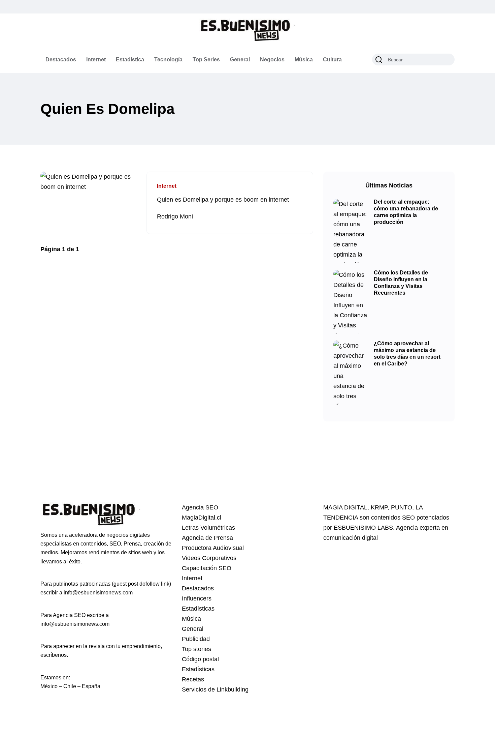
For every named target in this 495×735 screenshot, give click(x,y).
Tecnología (168, 59)
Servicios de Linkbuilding (215, 689)
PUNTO (401, 507)
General (240, 59)
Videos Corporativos (209, 558)
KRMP (379, 507)
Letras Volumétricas (208, 527)
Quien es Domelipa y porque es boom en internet (223, 199)
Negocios (272, 59)
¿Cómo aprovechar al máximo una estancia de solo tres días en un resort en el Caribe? (407, 353)
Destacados (60, 59)
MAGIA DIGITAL (345, 507)
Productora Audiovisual (213, 548)
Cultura (332, 59)
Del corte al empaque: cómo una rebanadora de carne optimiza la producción (406, 212)
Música (304, 59)
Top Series (206, 59)
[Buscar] (379, 59)
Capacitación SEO (206, 568)
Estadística (130, 59)
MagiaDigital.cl (201, 517)
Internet (96, 59)
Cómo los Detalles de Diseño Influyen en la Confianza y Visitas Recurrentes (401, 283)
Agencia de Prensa (207, 537)
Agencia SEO (200, 507)
